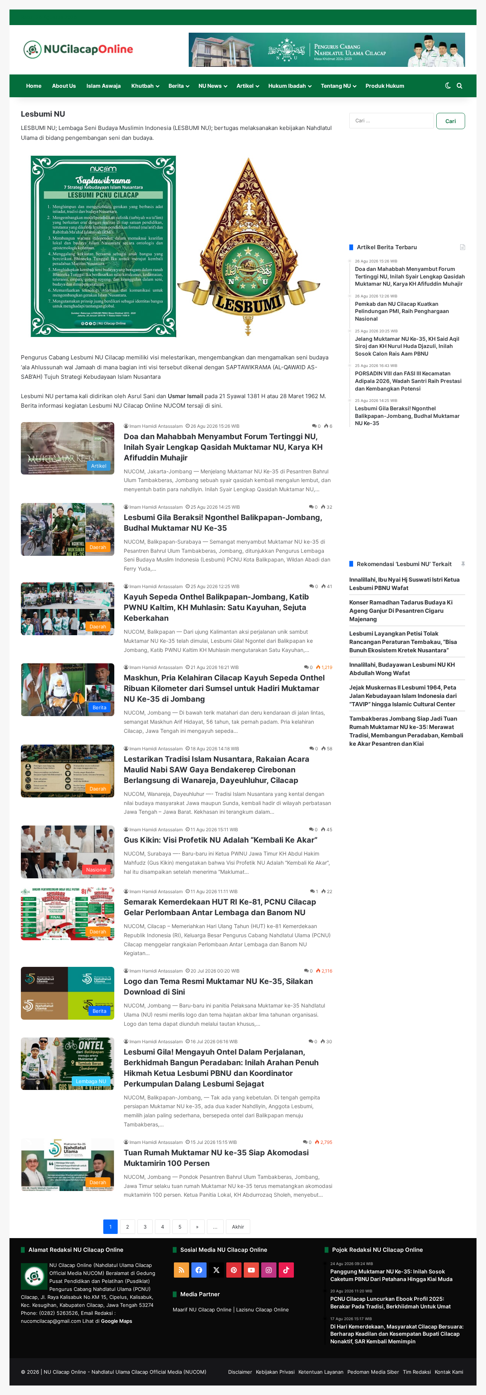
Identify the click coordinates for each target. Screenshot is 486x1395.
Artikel (245, 85)
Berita (176, 85)
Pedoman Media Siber (373, 1372)
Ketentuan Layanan (321, 1372)
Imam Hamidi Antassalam (156, 426)
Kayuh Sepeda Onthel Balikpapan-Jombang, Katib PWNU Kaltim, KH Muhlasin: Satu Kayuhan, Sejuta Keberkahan (216, 607)
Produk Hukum (385, 85)
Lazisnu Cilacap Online (262, 1309)
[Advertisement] (407, 195)
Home (33, 85)
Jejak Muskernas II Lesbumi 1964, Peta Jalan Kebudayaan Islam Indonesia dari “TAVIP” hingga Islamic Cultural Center (403, 696)
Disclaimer (240, 1372)
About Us (64, 85)
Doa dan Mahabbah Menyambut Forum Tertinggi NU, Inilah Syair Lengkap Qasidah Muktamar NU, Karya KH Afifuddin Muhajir (223, 447)
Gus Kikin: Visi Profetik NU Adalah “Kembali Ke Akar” (220, 840)
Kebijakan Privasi (275, 1372)
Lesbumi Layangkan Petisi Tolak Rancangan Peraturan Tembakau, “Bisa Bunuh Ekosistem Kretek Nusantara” (403, 642)
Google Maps (116, 1321)
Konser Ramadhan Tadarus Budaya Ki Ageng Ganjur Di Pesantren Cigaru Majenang (401, 611)
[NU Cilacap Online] (78, 49)
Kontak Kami (449, 1372)
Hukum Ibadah (287, 85)
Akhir (238, 1227)
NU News (210, 85)
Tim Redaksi (417, 1372)
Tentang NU (336, 85)
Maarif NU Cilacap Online (202, 1309)
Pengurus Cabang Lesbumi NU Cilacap (73, 357)
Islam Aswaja (104, 85)
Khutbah (142, 85)
